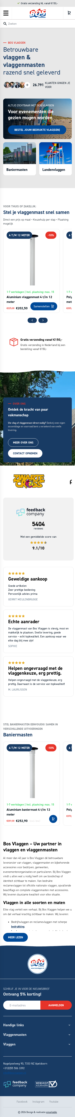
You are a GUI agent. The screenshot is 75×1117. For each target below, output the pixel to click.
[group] (29, 481)
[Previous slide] (32, 320)
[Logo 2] (46, 1084)
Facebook (22, 1101)
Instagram (38, 1101)
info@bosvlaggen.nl (14, 1072)
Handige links (13, 1025)
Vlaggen (9, 1044)
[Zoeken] (5, 24)
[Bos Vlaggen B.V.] (38, 13)
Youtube (53, 1101)
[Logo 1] (15, 1084)
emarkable (51, 1112)
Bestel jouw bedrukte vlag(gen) (37, 130)
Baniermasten (16, 169)
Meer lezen (15, 937)
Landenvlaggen (53, 169)
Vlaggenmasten (14, 1034)
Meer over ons (23, 442)
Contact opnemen (25, 453)
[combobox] (37, 23)
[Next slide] (43, 320)
